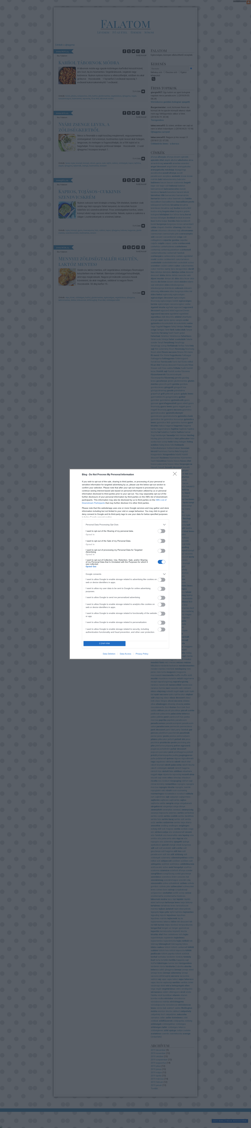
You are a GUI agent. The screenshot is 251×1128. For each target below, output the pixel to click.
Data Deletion (109, 654)
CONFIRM (104, 643)
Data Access (125, 654)
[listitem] (125, 524)
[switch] (161, 531)
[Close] (176, 474)
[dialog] (125, 564)
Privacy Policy (142, 654)
